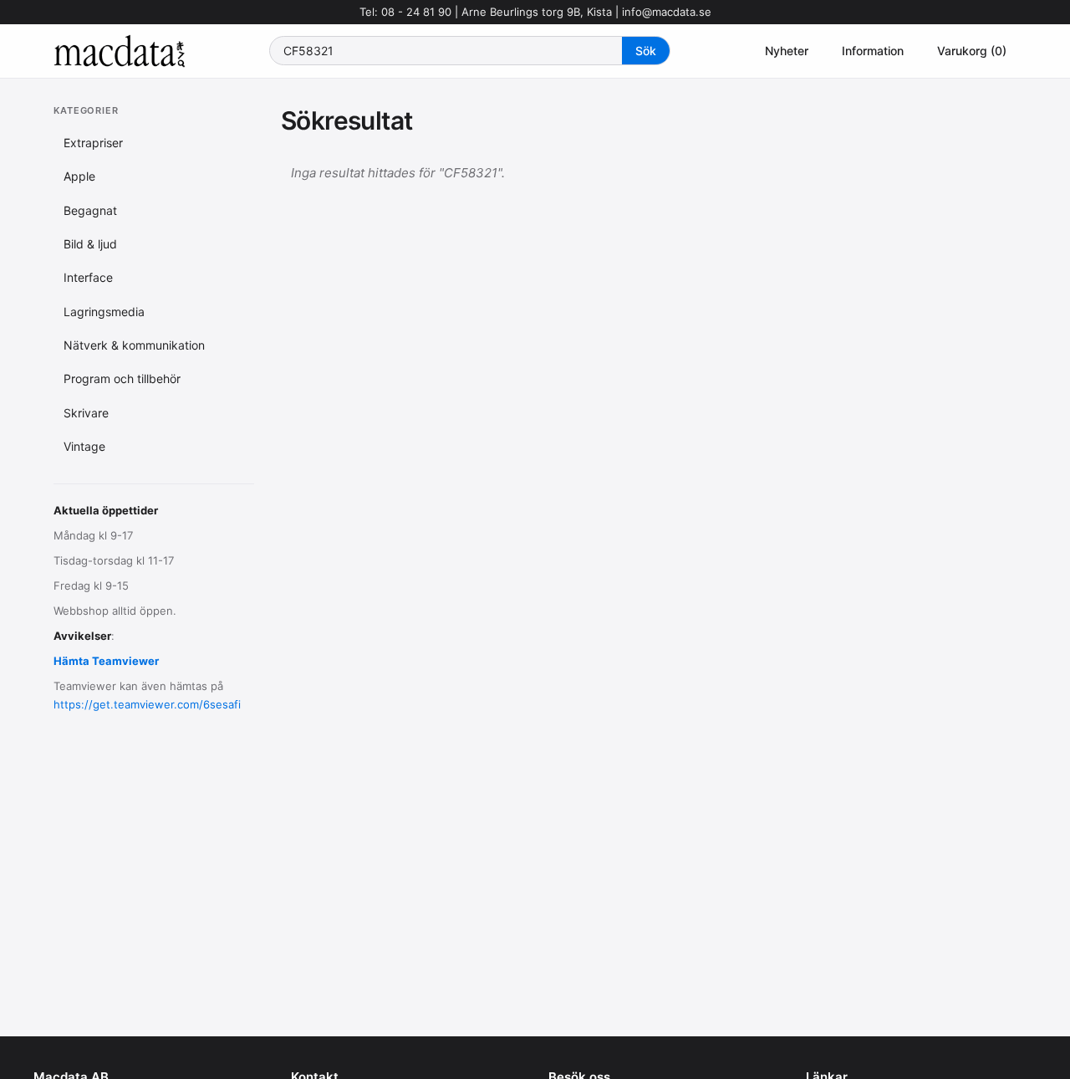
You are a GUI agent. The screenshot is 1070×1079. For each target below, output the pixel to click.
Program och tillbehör (122, 378)
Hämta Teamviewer (106, 660)
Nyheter (786, 50)
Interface (88, 277)
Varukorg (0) (971, 50)
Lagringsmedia (104, 311)
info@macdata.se (666, 11)
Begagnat (90, 209)
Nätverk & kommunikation (134, 345)
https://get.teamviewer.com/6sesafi (147, 704)
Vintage (84, 446)
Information (873, 50)
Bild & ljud (90, 244)
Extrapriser (93, 143)
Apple (79, 176)
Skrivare (86, 413)
